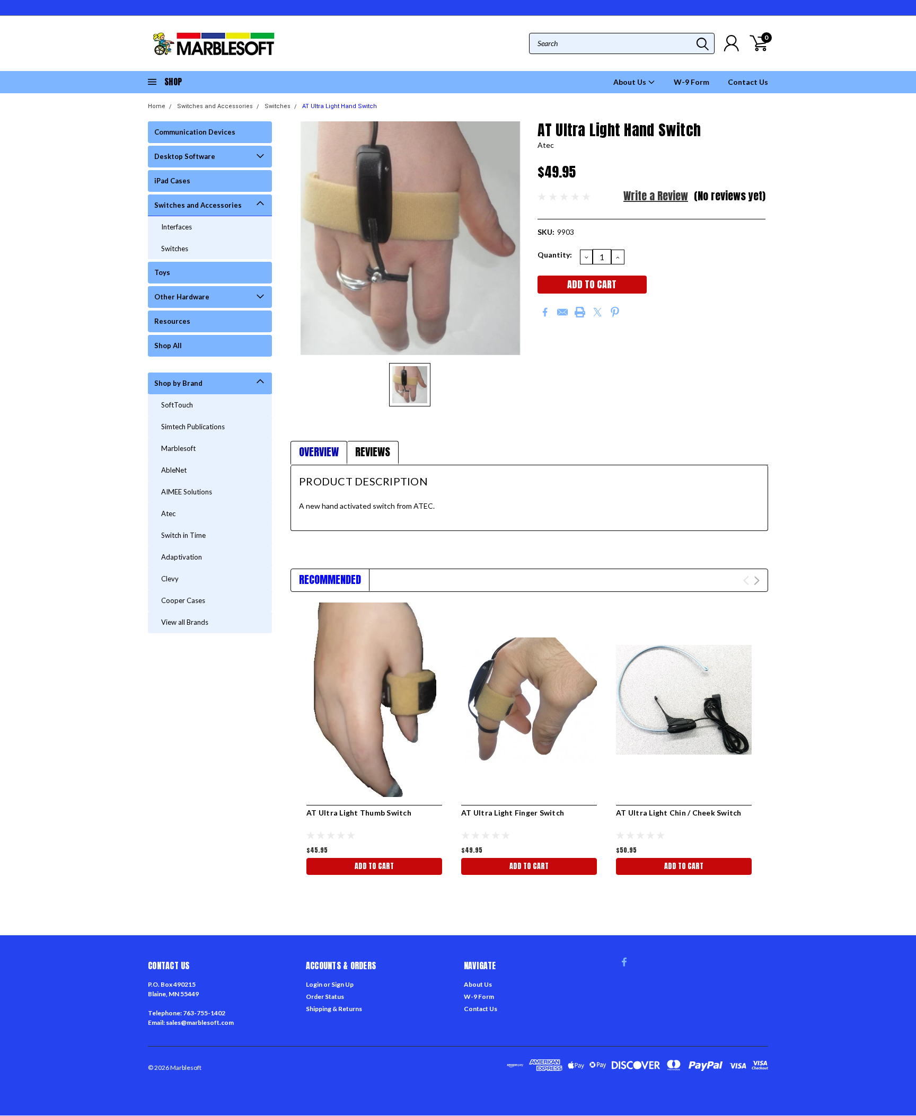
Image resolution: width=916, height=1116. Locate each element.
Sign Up (342, 984)
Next (756, 580)
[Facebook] (545, 312)
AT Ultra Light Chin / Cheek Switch (679, 812)
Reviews (372, 452)
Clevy (170, 578)
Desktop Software (184, 156)
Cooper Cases (183, 600)
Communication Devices (194, 132)
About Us (630, 81)
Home (156, 106)
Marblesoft (178, 448)
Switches (277, 106)
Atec (168, 513)
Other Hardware (181, 297)
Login (314, 984)
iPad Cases (172, 180)
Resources (172, 321)
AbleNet (174, 470)
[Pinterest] (615, 312)
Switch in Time (183, 535)
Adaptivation (181, 557)
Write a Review (655, 196)
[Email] (562, 312)
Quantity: (555, 254)
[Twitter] (597, 312)
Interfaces (176, 227)
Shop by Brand (178, 383)
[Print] (580, 312)
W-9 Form (691, 81)
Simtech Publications (193, 426)
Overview (319, 452)
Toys (162, 272)
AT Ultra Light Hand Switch (339, 106)
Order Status (325, 996)
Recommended (330, 579)
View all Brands (184, 622)
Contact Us (748, 81)
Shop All (168, 345)
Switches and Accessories (215, 106)
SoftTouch (177, 405)
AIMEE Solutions (186, 492)
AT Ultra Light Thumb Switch (358, 812)
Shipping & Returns (334, 1009)
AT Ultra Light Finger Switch (512, 812)
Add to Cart (374, 866)
